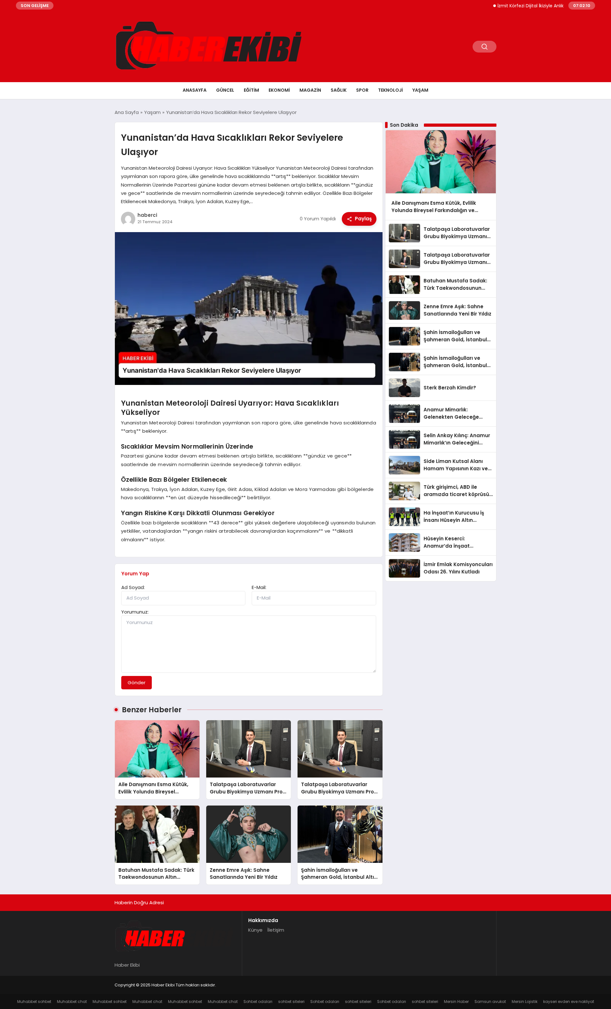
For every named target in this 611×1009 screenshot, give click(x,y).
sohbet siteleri (291, 1001)
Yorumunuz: (135, 611)
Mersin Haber (456, 1001)
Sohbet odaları (257, 1001)
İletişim (275, 930)
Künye (255, 930)
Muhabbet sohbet (34, 1001)
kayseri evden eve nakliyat (568, 1001)
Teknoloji (390, 90)
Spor (362, 90)
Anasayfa (195, 90)
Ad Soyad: (133, 587)
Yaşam (420, 90)
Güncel (225, 90)
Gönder (136, 682)
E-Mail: (259, 587)
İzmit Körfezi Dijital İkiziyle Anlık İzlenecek (519, 6)
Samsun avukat (490, 1001)
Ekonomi (279, 90)
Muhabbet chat (72, 1001)
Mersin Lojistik (524, 1001)
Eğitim (251, 90)
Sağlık (339, 90)
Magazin (310, 90)
